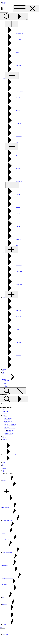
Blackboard (5, 384)
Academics (3, 26)
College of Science (6, 427)
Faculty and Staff (6, 386)
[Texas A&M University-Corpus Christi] (6, 11)
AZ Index (3, 3)
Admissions (3, 78)
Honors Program (6, 422)
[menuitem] (22, 46)
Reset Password (6, 385)
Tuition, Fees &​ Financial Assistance (8, 417)
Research (3, 252)
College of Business (6, 423)
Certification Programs (8, 431)
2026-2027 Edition (4, 411)
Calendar (3, 371)
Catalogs (3, 438)
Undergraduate (4, 415)
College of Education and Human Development (10, 424)
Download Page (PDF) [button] (5, 634)
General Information (4, 414)
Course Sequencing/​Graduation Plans (9, 433)
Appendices (5, 435)
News (3, 373)
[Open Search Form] (13, 390)
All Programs (4, 437)
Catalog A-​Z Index (4, 439)
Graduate (3, 436)
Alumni (3, 370)
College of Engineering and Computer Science (10, 425)
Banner (5, 383)
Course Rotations (6, 432)
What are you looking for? (3, 394)
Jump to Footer (4, 2)
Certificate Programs (8, 429)
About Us (3, 297)
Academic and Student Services (8, 418)
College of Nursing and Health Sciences (9, 426)
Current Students (4, 369)
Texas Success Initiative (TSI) (8, 421)
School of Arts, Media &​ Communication (9, 428)
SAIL (4, 382)
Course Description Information (8, 434)
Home (3, 403)
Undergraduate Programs (7, 419)
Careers (3, 372)
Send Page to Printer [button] (4, 631)
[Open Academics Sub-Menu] (11, 24)
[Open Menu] (26, 8)
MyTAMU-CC (4, 379)
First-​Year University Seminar (8, 420)
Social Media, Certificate (5, 409)
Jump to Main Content (5, 1)
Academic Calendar (6, 380)
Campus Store (5, 381)
